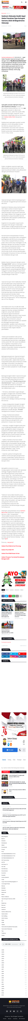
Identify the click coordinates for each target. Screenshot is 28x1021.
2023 (14, 956)
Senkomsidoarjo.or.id (8, 57)
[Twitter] (6, 596)
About (9, 1018)
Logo (14, 879)
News (22, 590)
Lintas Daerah (14, 877)
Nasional (17, 590)
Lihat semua (23, 600)
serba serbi (14, 914)
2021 (14, 960)
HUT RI (14, 862)
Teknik (14, 924)
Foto (14, 851)
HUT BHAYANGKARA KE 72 (14, 858)
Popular (5, 772)
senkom (14, 909)
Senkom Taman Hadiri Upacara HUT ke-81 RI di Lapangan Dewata (20, 614)
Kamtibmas (14, 868)
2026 (14, 950)
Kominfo (14, 873)
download (14, 847)
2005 (14, 986)
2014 (14, 975)
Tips (14, 931)
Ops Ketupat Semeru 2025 (14, 899)
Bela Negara (14, 836)
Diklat (14, 845)
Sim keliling (14, 916)
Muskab (14, 888)
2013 (14, 978)
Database (14, 843)
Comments (22, 772)
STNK (14, 922)
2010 (14, 984)
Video (14, 935)
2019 (14, 965)
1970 (14, 995)
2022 (14, 958)
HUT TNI (14, 866)
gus (6, 539)
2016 (14, 971)
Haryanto (10, 542)
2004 (14, 988)
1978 (14, 993)
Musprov (14, 890)
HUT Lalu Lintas (14, 860)
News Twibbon (14, 896)
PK (14, 901)
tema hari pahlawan (14, 929)
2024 (14, 954)
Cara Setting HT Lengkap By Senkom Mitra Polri (16, 776)
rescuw (14, 907)
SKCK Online (14, 918)
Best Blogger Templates (17, 1016)
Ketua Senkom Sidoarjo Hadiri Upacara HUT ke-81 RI (7, 631)
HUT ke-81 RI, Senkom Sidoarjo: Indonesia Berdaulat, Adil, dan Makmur (14, 828)
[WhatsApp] (13, 596)
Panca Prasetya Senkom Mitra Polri (17, 790)
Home (4, 1018)
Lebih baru (5, 645)
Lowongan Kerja (14, 883)
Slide (3, 592)
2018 (14, 967)
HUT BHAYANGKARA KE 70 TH (14, 853)
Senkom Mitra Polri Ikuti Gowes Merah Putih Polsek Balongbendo (7, 614)
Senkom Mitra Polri (9, 117)
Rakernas (14, 903)
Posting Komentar (6, 642)
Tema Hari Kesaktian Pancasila (14, 926)
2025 (14, 952)
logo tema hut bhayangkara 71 (14, 881)
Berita (8, 13)
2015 (14, 973)
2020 (14, 963)
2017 (14, 969)
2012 (14, 980)
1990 (14, 990)
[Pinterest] (10, 596)
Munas (14, 886)
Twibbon (14, 933)
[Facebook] (3, 596)
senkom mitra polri (14, 911)
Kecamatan (14, 871)
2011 (14, 982)
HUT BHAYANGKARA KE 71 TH (14, 856)
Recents (14, 772)
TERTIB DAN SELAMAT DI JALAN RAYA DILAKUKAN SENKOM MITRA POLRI (17, 783)
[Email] (17, 596)
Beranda (4, 13)
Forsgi (14, 849)
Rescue (14, 905)
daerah (11, 590)
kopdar (14, 875)
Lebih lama (23, 645)
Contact (15, 1018)
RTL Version (22, 1018)
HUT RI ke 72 (14, 864)
